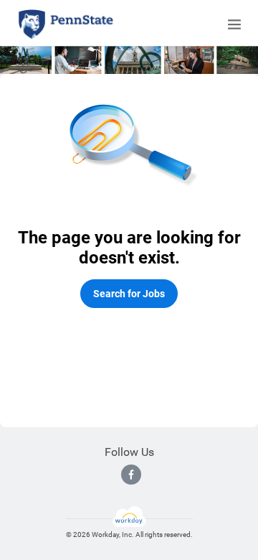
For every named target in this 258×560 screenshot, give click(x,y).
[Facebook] (131, 475)
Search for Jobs (129, 293)
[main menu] (234, 24)
